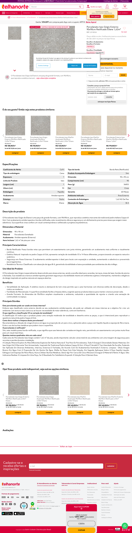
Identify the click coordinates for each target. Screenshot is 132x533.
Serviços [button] (47, 13)
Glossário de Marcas (106, 500)
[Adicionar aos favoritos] (124, 28)
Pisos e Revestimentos (19, 17)
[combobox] (56, 7)
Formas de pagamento (120, 489)
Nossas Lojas (60, 13)
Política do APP (118, 500)
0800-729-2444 (41, 502)
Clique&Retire (105, 492)
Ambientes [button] (26, 13)
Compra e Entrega (119, 487)
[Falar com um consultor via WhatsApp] (125, 526)
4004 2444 (40, 500)
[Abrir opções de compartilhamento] (7, 77)
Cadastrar (110, 466)
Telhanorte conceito (92, 489)
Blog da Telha (105, 489)
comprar (15, 153)
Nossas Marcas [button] (71, 13)
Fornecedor (90, 494)
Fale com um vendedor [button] (120, 13)
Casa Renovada (105, 507)
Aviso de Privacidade (35, 470)
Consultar (109, 97)
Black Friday (104, 502)
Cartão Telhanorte (106, 487)
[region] (66, 62)
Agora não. (109, 16)
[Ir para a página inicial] (15, 6)
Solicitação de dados (119, 494)
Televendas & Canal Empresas (73, 483)
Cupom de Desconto (106, 505)
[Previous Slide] (3, 135)
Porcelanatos (32, 17)
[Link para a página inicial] (9, 17)
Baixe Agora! (91, 22)
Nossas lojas (90, 497)
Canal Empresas (105, 512)
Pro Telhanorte (91, 492)
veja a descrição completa (46, 78)
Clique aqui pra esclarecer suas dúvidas (45, 485)
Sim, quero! (95, 16)
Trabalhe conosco (92, 502)
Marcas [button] (37, 13)
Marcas (103, 515)
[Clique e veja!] (124, 32)
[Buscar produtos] (80, 7)
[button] (12, 13)
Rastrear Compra (105, 510)
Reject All (75, 65)
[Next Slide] (128, 135)
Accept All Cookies (90, 65)
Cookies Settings (43, 65)
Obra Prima (104, 497)
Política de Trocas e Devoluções (122, 492)
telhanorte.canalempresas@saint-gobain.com (74, 503)
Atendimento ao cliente (93, 500)
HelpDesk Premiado (106, 494)
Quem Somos (90, 487)
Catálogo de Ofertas (106, 517)
